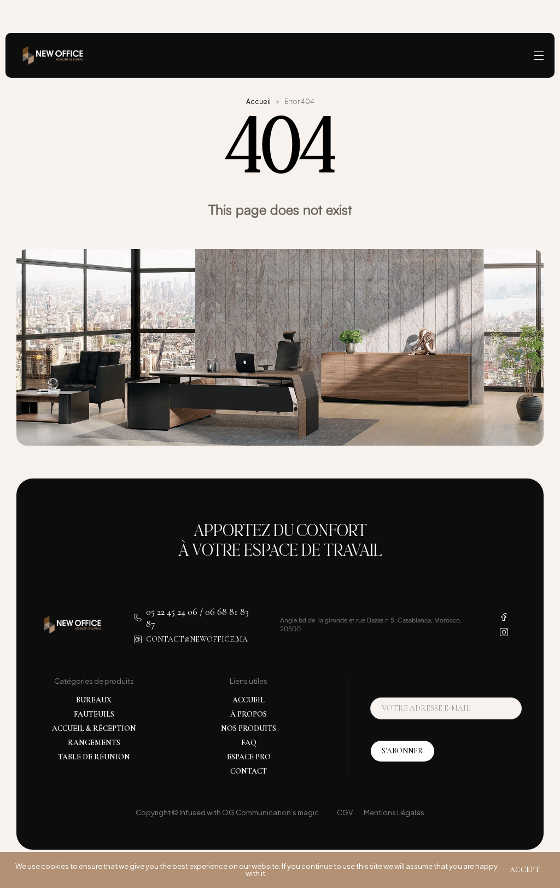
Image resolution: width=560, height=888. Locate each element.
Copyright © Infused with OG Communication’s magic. (228, 812)
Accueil (258, 101)
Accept (525, 869)
